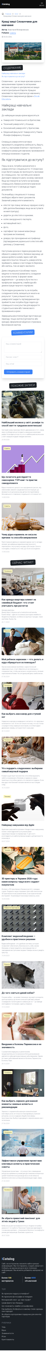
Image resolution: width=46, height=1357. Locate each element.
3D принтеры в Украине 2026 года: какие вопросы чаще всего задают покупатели (20, 881)
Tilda (3, 1327)
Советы (13, 33)
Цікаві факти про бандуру (12, 1303)
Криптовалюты (8, 1339)
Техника (7, 796)
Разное (7, 631)
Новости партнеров (11, 908)
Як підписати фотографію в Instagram (17, 1297)
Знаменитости (8, 1333)
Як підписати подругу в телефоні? (15, 1294)
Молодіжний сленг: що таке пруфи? (16, 1300)
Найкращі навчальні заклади (13, 73)
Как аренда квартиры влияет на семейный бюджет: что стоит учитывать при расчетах (19, 602)
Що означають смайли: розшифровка (17, 1306)
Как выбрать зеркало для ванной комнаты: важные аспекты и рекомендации (20, 1104)
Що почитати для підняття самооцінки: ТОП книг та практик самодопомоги (19, 480)
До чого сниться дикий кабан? (18, 993)
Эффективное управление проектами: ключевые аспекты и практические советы (22, 1163)
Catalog (6, 4)
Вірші (4, 1330)
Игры (4, 1336)
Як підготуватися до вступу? (13, 76)
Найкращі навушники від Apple (18, 825)
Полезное (8, 394)
